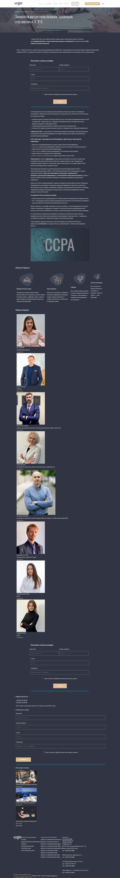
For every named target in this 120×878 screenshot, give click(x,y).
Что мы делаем (48, 3)
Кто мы (40, 3)
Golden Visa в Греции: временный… (26, 802)
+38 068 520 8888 (75, 2)
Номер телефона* (64, 65)
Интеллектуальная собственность (31, 841)
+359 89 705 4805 (75, 5)
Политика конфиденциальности (22, 877)
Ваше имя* (33, 65)
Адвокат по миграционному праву (50, 857)
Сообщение (34, 84)
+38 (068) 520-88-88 (21, 700)
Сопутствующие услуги (28, 850)
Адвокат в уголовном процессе (50, 841)
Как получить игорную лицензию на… (26, 821)
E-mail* (33, 74)
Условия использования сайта (22, 874)
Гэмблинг (24, 844)
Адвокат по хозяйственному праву (51, 846)
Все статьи (19, 825)
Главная (17, 11)
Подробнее (20, 352)
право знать (35, 147)
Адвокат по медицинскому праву (50, 855)
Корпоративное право (27, 846)
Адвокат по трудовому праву (49, 852)
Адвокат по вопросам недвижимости (51, 848)
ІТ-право (23, 839)
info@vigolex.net (66, 844)
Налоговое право (26, 848)
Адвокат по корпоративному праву (51, 844)
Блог (61, 3)
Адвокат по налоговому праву (49, 850)
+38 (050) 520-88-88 (21, 702)
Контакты (66, 3)
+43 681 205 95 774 (75, 3)
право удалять (36, 151)
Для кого (55, 3)
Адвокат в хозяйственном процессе (51, 839)
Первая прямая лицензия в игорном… (27, 784)
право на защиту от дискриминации (42, 155)
